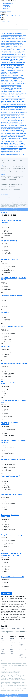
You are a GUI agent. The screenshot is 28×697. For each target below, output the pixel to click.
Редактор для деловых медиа (12, 326)
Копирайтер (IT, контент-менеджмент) (10, 515)
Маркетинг (4, 14)
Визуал (4, 15)
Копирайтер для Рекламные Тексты (14, 363)
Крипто (17, 15)
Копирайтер (5, 312)
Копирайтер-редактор (9, 241)
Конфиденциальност (16, 663)
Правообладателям (5, 665)
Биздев (9, 15)
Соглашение (4, 663)
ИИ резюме (6, 5)
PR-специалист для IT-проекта (12, 295)
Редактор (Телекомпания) (10, 476)
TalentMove (3, 11)
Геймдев (13, 15)
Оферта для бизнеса (22, 665)
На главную (4, 212)
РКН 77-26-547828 (4, 194)
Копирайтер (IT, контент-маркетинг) (10, 423)
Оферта (9, 663)
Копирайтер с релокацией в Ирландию (11, 221)
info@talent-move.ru (4, 192)
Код (1, 15)
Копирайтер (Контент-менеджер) (13, 459)
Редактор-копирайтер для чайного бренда (13, 278)
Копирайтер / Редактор (9, 259)
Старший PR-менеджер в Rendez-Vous (13, 401)
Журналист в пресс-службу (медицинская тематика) (11, 554)
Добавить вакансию (8, 3)
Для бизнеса (14, 665)
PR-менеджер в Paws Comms (11, 494)
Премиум (5, 8)
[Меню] (3, 18)
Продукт (3, 12)
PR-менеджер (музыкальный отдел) (11, 382)
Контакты (3, 667)
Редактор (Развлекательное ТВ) (12, 577)
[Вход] (1, 17)
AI (19, 15)
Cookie (24, 663)
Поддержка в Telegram (13, 192)
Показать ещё (6, 593)
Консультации (6, 6)
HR (6, 15)
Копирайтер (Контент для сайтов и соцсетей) (13, 441)
